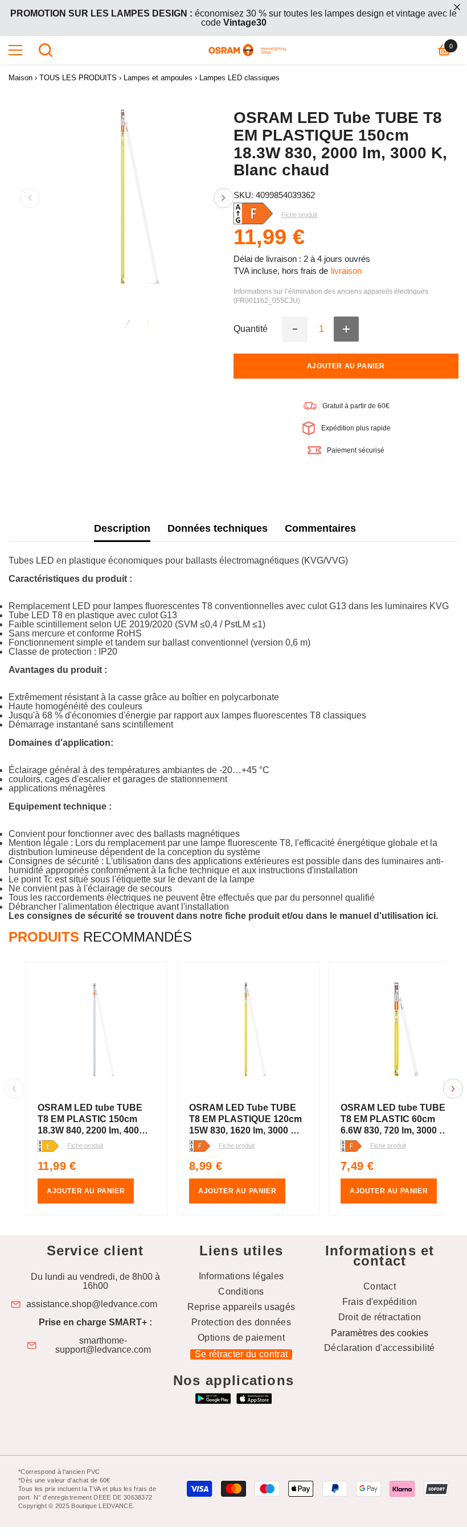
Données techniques (217, 528)
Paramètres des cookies (379, 1333)
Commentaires (320, 528)
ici (431, 916)
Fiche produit (85, 1145)
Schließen (457, 7)
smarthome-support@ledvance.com (103, 1345)
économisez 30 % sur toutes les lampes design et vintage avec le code (233, 18)
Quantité (250, 329)
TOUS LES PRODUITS (78, 77)
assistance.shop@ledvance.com (91, 1304)
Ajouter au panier (346, 366)
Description (122, 528)
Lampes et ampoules (158, 77)
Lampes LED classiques (239, 77)
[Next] (223, 198)
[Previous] (30, 198)
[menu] (15, 50)
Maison (20, 77)
